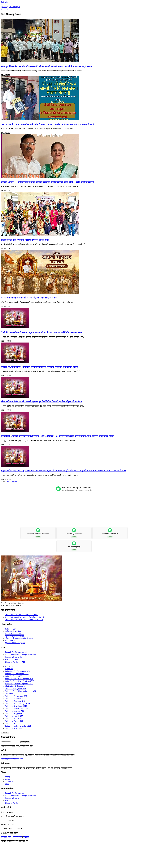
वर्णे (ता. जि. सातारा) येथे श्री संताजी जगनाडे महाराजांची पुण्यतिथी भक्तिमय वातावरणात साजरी (39, 367)
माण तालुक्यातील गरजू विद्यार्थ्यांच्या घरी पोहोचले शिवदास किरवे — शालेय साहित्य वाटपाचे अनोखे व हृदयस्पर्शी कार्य (47, 124)
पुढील (15, 482)
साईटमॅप (26, 837)
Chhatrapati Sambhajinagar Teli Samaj (20, 796)
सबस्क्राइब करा (25, 742)
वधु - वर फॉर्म (10, 7)
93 (12, 482)
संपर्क (11, 759)
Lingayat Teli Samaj (13, 803)
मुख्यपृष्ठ (3, 7)
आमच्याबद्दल (5, 759)
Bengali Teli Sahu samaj (14, 793)
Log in (17, 7)
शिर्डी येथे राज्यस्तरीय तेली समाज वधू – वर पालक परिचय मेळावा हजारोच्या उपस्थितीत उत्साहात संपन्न (41, 332)
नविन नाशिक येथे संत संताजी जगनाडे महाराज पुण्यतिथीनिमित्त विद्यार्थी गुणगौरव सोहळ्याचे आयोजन (41, 401)
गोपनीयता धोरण (18, 759)
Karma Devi (10, 801)
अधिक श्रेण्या (5, 733)
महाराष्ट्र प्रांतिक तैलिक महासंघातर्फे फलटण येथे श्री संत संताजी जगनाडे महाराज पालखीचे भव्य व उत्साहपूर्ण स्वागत (46, 66)
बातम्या (7, 779)
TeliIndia (4, 2)
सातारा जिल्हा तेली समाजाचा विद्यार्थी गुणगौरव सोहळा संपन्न (25, 240)
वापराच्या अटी (17, 837)
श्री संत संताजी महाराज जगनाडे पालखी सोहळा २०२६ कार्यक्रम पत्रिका (29, 298)
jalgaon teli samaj (12, 798)
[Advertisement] (74, 510)
